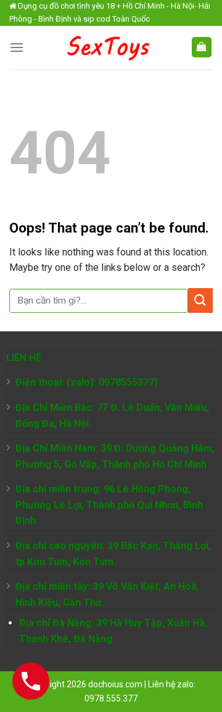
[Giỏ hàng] (202, 47)
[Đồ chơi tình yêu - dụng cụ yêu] (107, 47)
